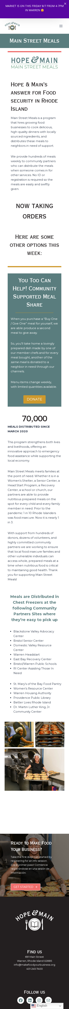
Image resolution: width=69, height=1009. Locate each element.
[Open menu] (60, 26)
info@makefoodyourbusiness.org (34, 964)
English (41, 1005)
